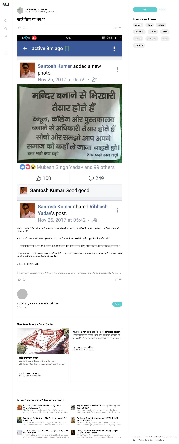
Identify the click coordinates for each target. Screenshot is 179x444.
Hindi (150, 25)
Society (138, 25)
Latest (164, 31)
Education (139, 31)
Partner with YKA (155, 437)
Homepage (137, 437)
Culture (153, 31)
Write (145, 9)
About (145, 437)
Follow (117, 304)
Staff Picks (152, 38)
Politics (161, 25)
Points (164, 437)
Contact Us (149, 440)
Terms (141, 440)
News (165, 38)
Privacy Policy (160, 440)
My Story (139, 45)
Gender (138, 38)
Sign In (162, 9)
